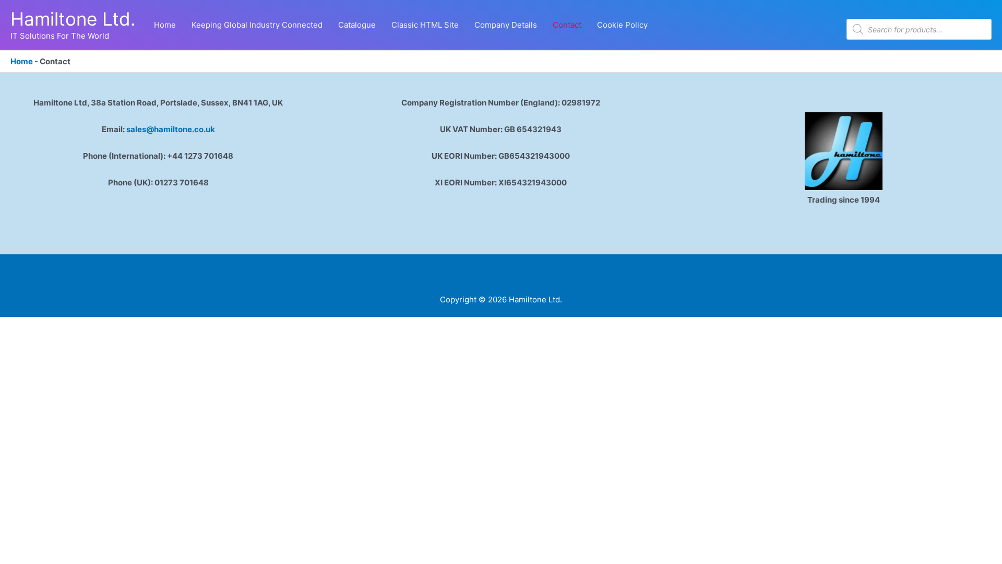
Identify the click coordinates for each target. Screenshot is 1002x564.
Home (21, 61)
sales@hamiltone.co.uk (170, 129)
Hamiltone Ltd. (73, 19)
